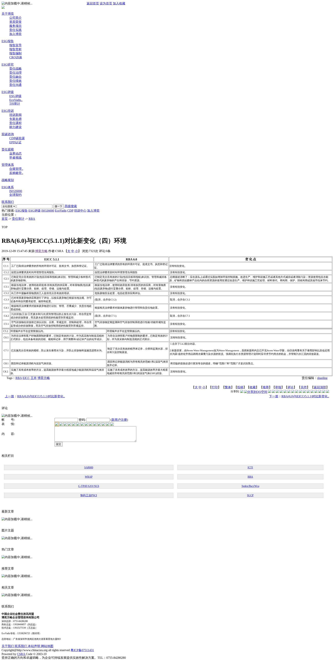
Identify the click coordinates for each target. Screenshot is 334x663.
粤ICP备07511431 (82, 650)
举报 (278, 387)
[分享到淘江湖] (300, 392)
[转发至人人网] (269, 392)
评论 (290, 387)
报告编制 (15, 53)
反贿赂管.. (16, 173)
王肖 (34, 378)
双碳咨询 (8, 134)
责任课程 (15, 123)
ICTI (250, 467)
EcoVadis (60, 210)
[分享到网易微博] (316, 392)
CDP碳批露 (17, 138)
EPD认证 (15, 142)
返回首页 (93, 3)
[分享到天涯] (312, 392)
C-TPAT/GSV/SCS (88, 486)
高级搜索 (71, 206)
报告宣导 (15, 45)
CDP (70, 210)
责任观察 (8, 149)
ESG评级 (8, 92)
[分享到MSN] (285, 392)
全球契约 (15, 194)
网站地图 (47, 646)
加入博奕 (15, 34)
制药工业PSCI (88, 495)
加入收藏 (119, 3)
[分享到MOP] (277, 392)
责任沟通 (15, 84)
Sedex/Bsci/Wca (250, 486)
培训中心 (80, 210)
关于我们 (8, 646)
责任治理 (15, 72)
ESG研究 (8, 64)
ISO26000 (15, 191)
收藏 (253, 387)
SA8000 (88, 467)
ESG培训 (8, 110)
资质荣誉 (15, 21)
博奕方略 (41, 251)
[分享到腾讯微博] (241, 392)
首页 (5, 218)
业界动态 (15, 153)
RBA (32, 218)
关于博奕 (8, 13)
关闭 (304, 387)
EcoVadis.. (15, 100)
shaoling (322, 378)
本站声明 (34, 646)
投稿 (240, 387)
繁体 (228, 387)
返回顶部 (320, 387)
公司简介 (15, 17)
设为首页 (106, 3)
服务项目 (15, 25)
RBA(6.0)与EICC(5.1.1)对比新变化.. (41, 396)
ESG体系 (8, 187)
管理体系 (8, 164)
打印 (215, 387)
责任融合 (15, 76)
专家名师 (15, 119)
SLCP (250, 495)
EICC (26, 378)
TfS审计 (14, 103)
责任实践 (15, 30)
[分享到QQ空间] (255, 392)
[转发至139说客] (304, 392)
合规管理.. (16, 168)
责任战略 (15, 68)
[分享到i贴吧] (308, 392)
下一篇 (273, 396)
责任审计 (18, 218)
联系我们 (8, 202)
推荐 (266, 387)
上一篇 (9, 396)
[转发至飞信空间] (296, 392)
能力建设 (15, 127)
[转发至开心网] (292, 392)
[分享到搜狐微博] (327, 392)
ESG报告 (8, 41)
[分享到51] (323, 392)
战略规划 (8, 180)
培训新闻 (15, 114)
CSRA (21, 654)
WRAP (89, 476)
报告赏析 (15, 49)
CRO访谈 (15, 57)
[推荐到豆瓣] (289, 392)
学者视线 (15, 157)
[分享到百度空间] (319, 392)
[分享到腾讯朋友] (281, 392)
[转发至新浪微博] (273, 392)
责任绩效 (15, 80)
